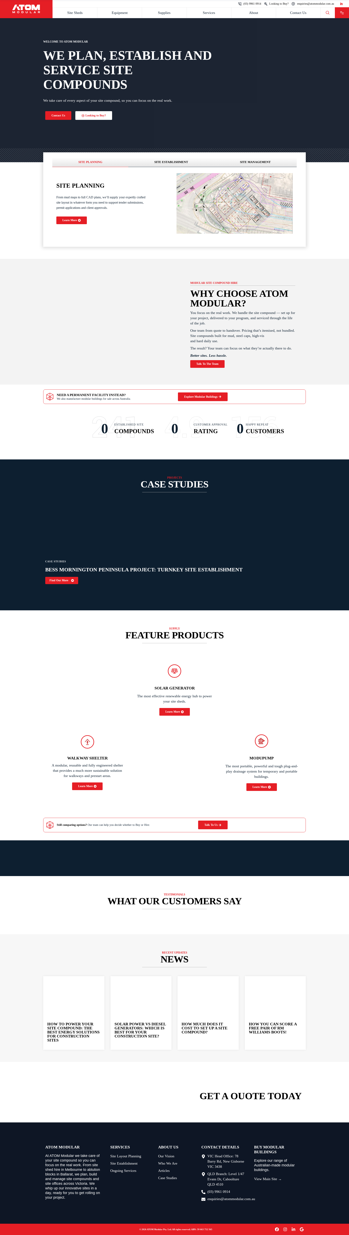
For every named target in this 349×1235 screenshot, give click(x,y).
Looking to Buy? (279, 3)
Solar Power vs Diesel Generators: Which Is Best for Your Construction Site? (140, 1030)
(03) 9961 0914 (252, 3)
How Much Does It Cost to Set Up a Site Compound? (204, 1028)
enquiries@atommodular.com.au (315, 3)
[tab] (90, 162)
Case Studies (55, 561)
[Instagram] (285, 1229)
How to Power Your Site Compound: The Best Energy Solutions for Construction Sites (73, 1032)
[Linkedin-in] (293, 1229)
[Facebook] (277, 1229)
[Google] (302, 1229)
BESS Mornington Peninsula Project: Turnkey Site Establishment (144, 570)
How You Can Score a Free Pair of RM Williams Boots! (273, 1028)
